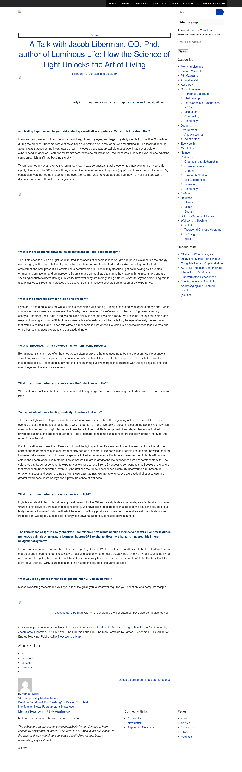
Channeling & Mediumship (201, 161)
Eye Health (188, 143)
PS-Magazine (189, 75)
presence (165, 680)
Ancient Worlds (194, 134)
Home (113, 3)
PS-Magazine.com (59, 711)
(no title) (186, 295)
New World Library (69, 636)
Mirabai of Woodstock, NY (197, 254)
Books (95, 35)
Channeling (191, 116)
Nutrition (186, 152)
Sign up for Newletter (141, 727)
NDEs (188, 107)
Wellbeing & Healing (194, 220)
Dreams (186, 125)
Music (188, 207)
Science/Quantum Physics (197, 216)
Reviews (186, 198)
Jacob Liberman (129, 680)
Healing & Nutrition (196, 175)
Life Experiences (195, 180)
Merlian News (30, 694)
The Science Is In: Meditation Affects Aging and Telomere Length (199, 285)
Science (189, 184)
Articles (141, 3)
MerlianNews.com (31, 711)
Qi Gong (186, 193)
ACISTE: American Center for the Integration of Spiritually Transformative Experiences (201, 272)
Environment (189, 130)
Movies (188, 202)
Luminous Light (149, 680)
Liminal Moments (191, 71)
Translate (206, 30)
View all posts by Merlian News (38, 698)
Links (174, 3)
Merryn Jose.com (212, 3)
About (126, 3)
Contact (189, 3)
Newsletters (135, 723)
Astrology (187, 84)
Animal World (189, 80)
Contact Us (135, 718)
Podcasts (159, 3)
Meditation (191, 112)
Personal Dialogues (196, 94)
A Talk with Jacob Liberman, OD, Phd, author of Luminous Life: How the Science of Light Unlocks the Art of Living (94, 53)
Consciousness (190, 89)
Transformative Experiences (202, 103)
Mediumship (192, 98)
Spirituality (191, 121)
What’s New (192, 139)
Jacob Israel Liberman (69, 612)
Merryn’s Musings (192, 66)
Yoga (187, 239)
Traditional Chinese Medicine (202, 229)
